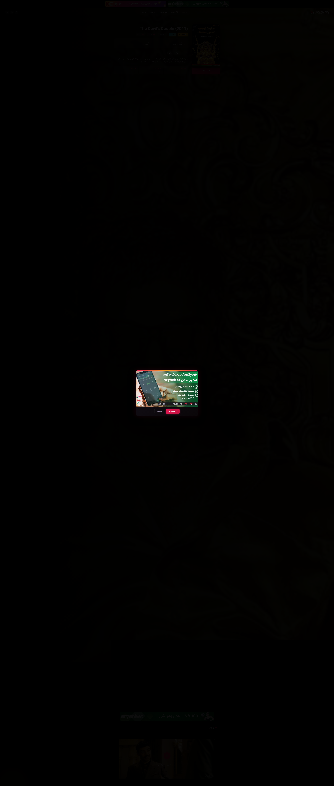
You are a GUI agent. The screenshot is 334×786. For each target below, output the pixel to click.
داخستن (159, 411)
